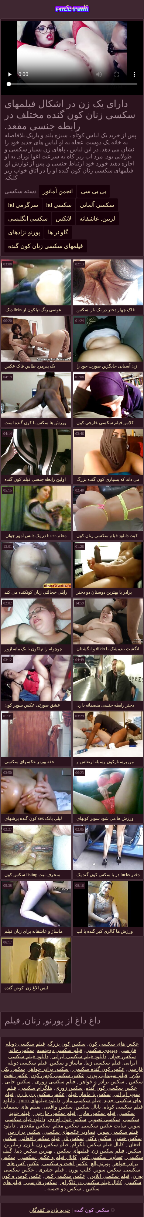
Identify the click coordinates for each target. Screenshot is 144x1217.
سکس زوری (69, 1088)
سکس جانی (17, 1081)
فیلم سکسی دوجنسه (59, 1050)
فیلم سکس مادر (97, 1113)
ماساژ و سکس (66, 1063)
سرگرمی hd (23, 205)
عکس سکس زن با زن (41, 1094)
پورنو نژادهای (24, 232)
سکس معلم (66, 1126)
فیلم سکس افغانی (40, 1138)
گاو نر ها (58, 232)
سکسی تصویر (104, 1119)
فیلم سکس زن (108, 1151)
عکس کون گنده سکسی (98, 1069)
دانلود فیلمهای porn (39, 1100)
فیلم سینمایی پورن (107, 1075)
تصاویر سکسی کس (101, 1157)
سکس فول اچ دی (67, 1119)
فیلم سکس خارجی (54, 1113)
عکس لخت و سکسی (65, 1163)
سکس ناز (73, 1138)
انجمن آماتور (58, 191)
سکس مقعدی (34, 1126)
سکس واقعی (58, 1107)
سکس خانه (21, 1050)
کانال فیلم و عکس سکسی (47, 1157)
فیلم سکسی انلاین (109, 1176)
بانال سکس (88, 1107)
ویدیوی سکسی (101, 1050)
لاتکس (63, 218)
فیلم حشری (50, 1170)
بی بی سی (93, 191)
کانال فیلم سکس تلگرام (98, 1144)
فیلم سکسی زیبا (103, 1063)
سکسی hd (59, 205)
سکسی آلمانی (97, 205)
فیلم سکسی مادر (82, 1100)
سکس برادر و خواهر (101, 1081)
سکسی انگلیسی (28, 218)
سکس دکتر (99, 1138)
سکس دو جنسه (63, 1188)
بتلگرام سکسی (35, 1088)
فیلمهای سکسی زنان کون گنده (45, 246)
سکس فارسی (40, 1182)
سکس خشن (128, 1138)
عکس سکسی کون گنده (111, 1088)
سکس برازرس (24, 1132)
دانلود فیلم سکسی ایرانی (78, 1056)
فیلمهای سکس (72, 1151)
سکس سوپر (107, 1170)
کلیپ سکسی (72, 7)
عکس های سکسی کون (114, 1044)
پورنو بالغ (100, 1163)
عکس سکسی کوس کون (57, 1075)
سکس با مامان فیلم (89, 1094)
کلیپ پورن (79, 1170)
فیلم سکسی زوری (54, 1081)
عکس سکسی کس (64, 1176)
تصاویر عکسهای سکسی (69, 1132)
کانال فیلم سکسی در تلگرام (91, 1182)
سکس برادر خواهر (48, 1069)
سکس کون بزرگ (67, 1044)
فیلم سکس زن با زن (46, 1144)
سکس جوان (122, 1056)
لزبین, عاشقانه (97, 218)
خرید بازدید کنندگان (49, 1210)
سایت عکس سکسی (104, 1126)
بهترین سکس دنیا (33, 1151)
